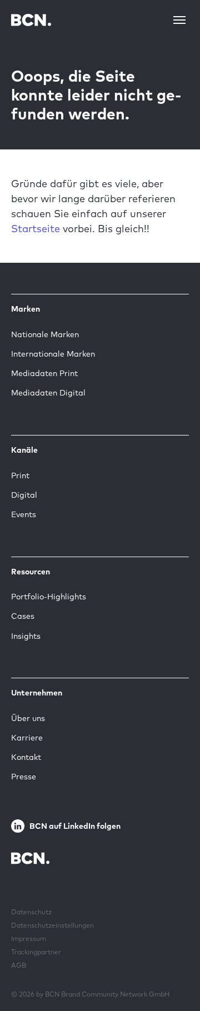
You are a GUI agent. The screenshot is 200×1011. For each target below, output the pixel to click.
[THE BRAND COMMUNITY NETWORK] (31, 20)
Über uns (28, 718)
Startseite (35, 228)
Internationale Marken (53, 354)
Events (23, 514)
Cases (22, 616)
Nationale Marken (45, 334)
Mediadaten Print (44, 373)
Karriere (27, 738)
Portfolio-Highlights (48, 597)
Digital (24, 495)
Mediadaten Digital (48, 393)
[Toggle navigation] (179, 20)
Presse (23, 777)
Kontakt (26, 757)
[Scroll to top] (174, 968)
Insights (26, 636)
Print (20, 476)
